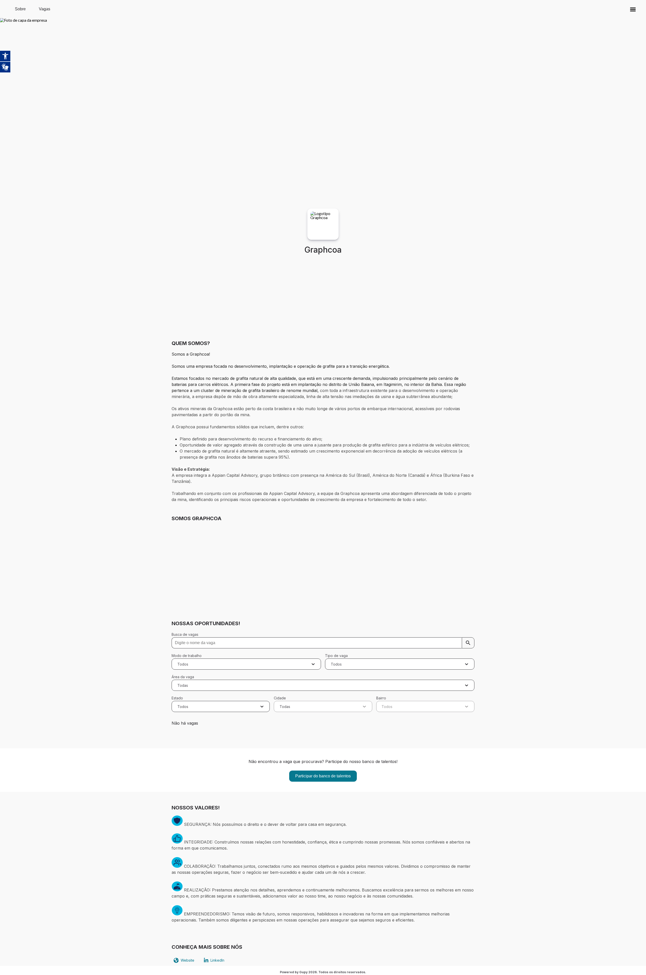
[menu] (633, 9)
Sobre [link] (20, 9)
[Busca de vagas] (468, 642)
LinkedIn (217, 960)
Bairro (381, 698)
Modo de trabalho (187, 655)
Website (187, 960)
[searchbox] (323, 642)
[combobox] (178, 664)
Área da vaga (183, 677)
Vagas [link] (44, 9)
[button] (633, 9)
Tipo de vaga (336, 655)
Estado (177, 698)
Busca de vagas (185, 634)
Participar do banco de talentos (323, 776)
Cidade (280, 698)
